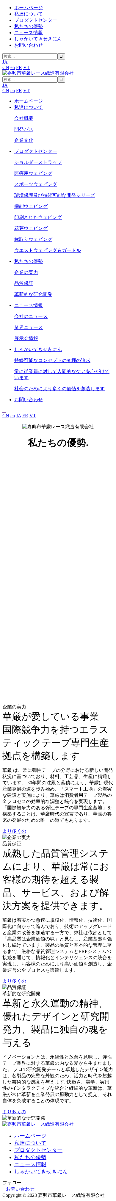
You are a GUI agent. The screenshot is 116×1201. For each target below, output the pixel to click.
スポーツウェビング (35, 184)
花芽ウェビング (31, 228)
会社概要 (23, 118)
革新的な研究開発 (33, 294)
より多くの (14, 831)
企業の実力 (26, 272)
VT (26, 67)
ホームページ (28, 7)
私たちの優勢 (28, 26)
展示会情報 (26, 338)
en (12, 67)
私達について (28, 13)
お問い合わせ (28, 45)
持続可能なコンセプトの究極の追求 (52, 360)
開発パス (23, 129)
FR (19, 67)
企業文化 (23, 140)
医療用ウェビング (33, 173)
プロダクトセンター (35, 20)
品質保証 (23, 283)
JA (18, 415)
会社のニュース (31, 316)
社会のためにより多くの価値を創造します (59, 388)
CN (5, 67)
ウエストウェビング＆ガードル (47, 250)
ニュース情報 (28, 32)
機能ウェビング (31, 206)
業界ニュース (28, 327)
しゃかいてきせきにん (38, 38)
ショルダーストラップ (38, 162)
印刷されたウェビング (38, 217)
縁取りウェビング (33, 239)
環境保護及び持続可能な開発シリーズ (54, 195)
